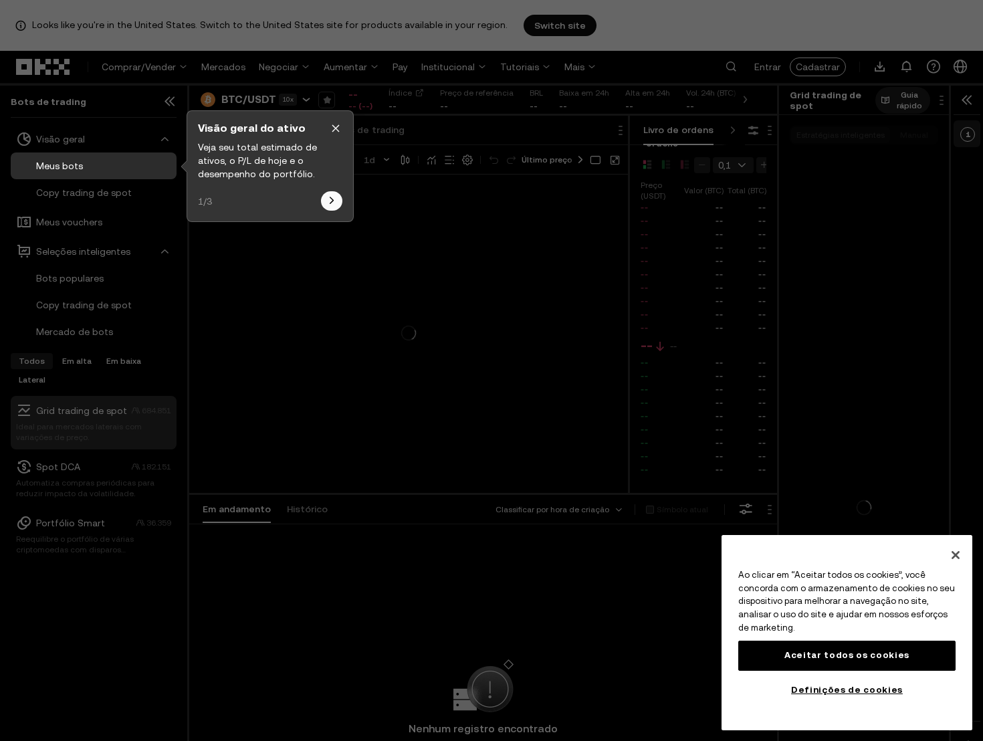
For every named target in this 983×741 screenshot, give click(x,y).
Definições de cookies (847, 690)
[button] (335, 128)
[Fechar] (955, 555)
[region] (847, 632)
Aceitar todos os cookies (846, 655)
